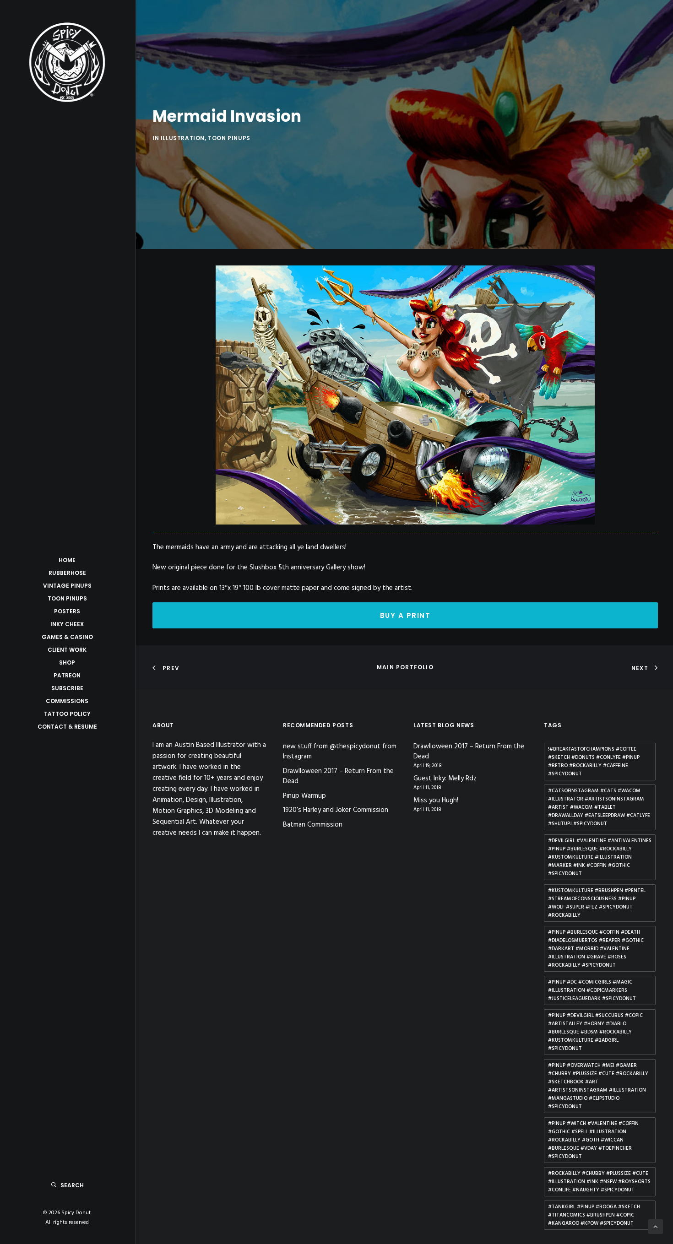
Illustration (183, 138)
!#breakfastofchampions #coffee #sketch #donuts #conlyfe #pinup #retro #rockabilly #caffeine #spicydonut (594, 761)
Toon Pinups (229, 138)
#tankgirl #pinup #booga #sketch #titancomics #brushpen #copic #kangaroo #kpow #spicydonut (594, 1215)
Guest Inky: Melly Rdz (445, 778)
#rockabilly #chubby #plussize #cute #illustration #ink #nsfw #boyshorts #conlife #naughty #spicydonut (599, 1181)
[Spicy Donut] (67, 62)
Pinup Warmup (304, 795)
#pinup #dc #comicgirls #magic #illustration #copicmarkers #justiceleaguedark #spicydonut (592, 990)
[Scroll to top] (655, 1226)
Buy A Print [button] (405, 615)
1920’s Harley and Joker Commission (335, 810)
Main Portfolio (405, 667)
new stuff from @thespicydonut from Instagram (339, 752)
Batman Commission (312, 824)
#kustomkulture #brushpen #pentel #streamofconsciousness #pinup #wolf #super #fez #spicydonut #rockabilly (597, 903)
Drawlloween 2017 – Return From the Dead (338, 776)
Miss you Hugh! (435, 800)
